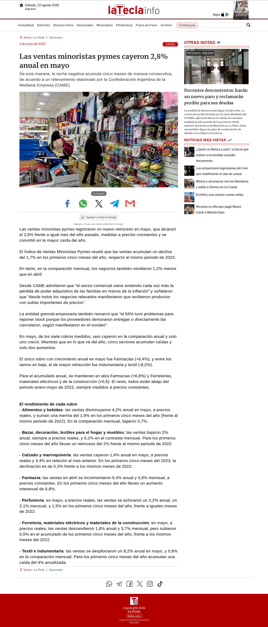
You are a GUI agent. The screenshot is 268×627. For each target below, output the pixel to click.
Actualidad (26, 25)
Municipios (105, 25)
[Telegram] (119, 584)
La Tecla (39, 37)
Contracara (187, 25)
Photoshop (124, 25)
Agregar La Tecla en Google (101, 217)
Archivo (166, 25)
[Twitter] (139, 584)
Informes (43, 25)
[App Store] (223, 14)
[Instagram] (149, 584)
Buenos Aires (63, 25)
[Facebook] (129, 584)
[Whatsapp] (109, 584)
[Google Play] (227, 14)
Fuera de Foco (146, 25)
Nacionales (85, 25)
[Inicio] (21, 5)
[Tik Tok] (160, 584)
